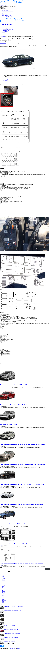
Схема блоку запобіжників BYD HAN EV (11, 629)
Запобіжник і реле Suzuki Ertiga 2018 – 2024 (11, 637)
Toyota (3, 599)
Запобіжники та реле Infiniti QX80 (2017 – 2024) (12, 614)
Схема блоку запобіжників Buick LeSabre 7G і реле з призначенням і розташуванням (22, 464)
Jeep (2, 587)
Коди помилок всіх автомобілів (7, 15)
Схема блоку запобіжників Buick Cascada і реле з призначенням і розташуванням (21, 504)
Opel (2, 594)
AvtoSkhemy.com (3, 5)
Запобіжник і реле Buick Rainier (8, 424)
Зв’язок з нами (4, 14)
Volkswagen (4, 600)
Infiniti (3, 586)
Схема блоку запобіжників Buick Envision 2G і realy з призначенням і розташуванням (22, 543)
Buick (4, 36)
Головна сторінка (5, 10)
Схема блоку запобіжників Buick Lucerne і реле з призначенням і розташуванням (21, 563)
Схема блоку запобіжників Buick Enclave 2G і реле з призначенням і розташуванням (22, 444)
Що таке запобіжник (5, 30)
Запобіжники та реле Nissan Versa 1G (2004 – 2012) (12, 610)
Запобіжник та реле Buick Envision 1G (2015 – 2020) (13, 384)
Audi (3, 574)
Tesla (3, 598)
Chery (3, 577)
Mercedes (3, 591)
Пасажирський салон (6, 79)
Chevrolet (3, 578)
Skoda (3, 596)
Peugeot (3, 595)
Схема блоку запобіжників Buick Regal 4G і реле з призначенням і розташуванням (22, 484)
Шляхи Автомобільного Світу (7, 16)
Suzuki (3, 597)
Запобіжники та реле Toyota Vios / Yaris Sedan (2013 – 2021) (14, 606)
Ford (2, 581)
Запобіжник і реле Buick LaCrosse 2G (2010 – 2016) (13, 404)
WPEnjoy (18, 648)
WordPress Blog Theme (12, 648)
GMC (3, 583)
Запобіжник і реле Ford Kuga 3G (9, 641)
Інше (3, 602)
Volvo (3, 601)
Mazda (3, 590)
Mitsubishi (3, 592)
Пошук (1, 567)
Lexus (3, 589)
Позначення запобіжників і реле (7, 11)
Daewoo (3, 580)
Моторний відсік (5, 80)
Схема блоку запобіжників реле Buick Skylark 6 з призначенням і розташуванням (21, 523)
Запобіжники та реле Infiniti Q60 (9, 621)
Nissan (3, 593)
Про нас (3, 13)
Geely (3, 582)
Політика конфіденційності (6, 12)
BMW (3, 575)
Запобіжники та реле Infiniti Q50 (9, 625)
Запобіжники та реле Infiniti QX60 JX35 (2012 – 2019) (13, 633)
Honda (3, 584)
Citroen (3, 579)
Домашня (1, 36)
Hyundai (3, 585)
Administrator (4, 43)
